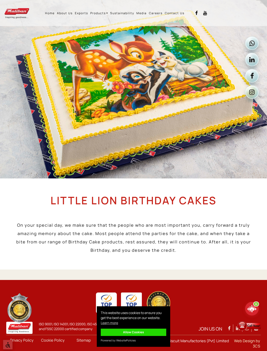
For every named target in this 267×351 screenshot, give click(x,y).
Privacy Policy (22, 340)
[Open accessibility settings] (8, 344)
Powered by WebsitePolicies (118, 340)
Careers (155, 13)
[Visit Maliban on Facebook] (252, 76)
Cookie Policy (53, 340)
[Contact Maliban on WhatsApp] (252, 43)
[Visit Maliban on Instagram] (252, 92)
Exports (81, 13)
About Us (65, 13)
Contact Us (174, 13)
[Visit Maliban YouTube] (205, 13)
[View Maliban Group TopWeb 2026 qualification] (19, 307)
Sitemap (84, 340)
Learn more (109, 322)
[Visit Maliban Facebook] (196, 13)
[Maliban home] (20, 13)
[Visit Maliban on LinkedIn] (252, 59)
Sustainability (122, 13)
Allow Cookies (133, 332)
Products (98, 13)
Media (141, 13)
